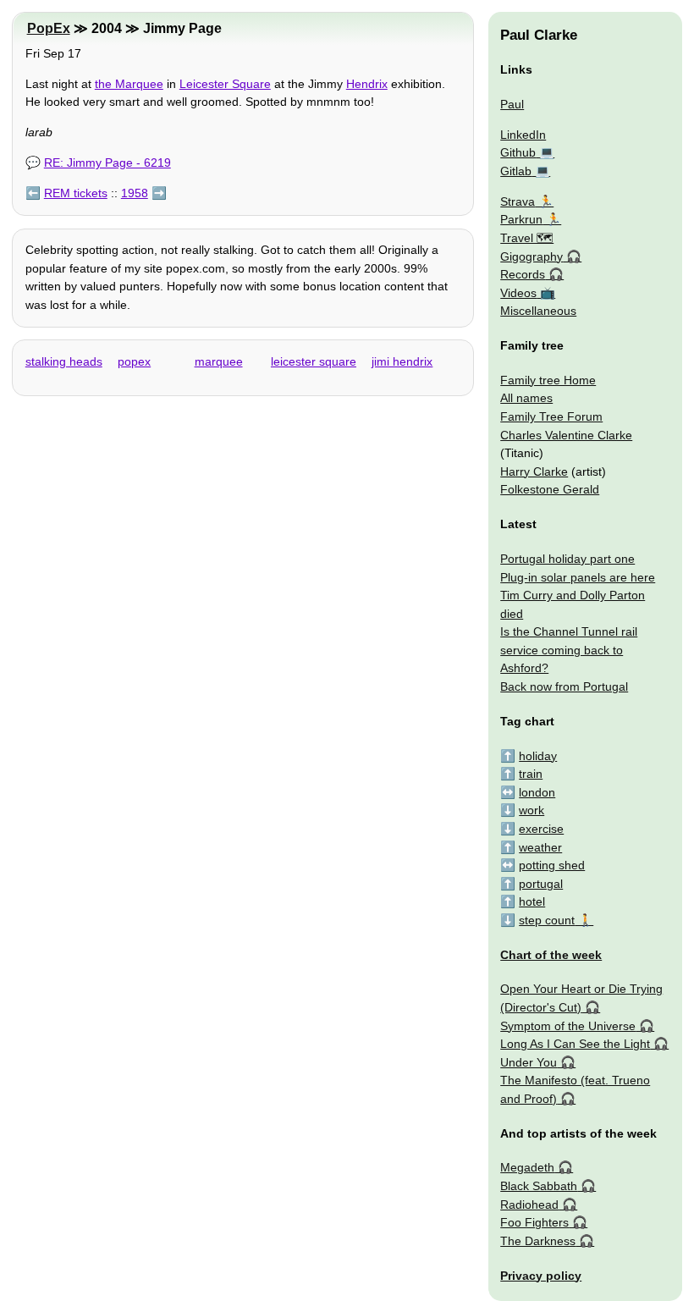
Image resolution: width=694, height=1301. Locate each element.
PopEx (48, 28)
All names (526, 398)
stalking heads (63, 361)
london (537, 792)
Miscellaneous (538, 310)
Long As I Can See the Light (575, 1043)
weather (540, 847)
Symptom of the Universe (568, 1026)
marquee (219, 361)
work (531, 810)
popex (134, 361)
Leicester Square (225, 84)
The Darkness (538, 1241)
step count (547, 920)
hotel (532, 901)
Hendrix (367, 84)
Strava (517, 201)
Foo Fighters (534, 1222)
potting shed (552, 865)
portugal (541, 883)
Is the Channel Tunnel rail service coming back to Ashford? (568, 650)
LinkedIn (523, 134)
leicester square (313, 361)
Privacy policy (540, 1275)
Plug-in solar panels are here (577, 577)
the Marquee (129, 84)
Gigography (531, 256)
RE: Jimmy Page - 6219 (107, 162)
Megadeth (527, 1167)
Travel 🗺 (527, 238)
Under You (528, 1062)
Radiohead (529, 1204)
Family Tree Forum (551, 416)
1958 (134, 193)
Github (518, 152)
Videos (518, 293)
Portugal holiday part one (567, 558)
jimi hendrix (402, 361)
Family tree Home (548, 380)
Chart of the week (551, 955)
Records (522, 274)
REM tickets (75, 193)
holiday (538, 756)
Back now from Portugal (564, 686)
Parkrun (521, 219)
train (531, 773)
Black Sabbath (538, 1186)
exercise (541, 828)
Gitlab (516, 171)
